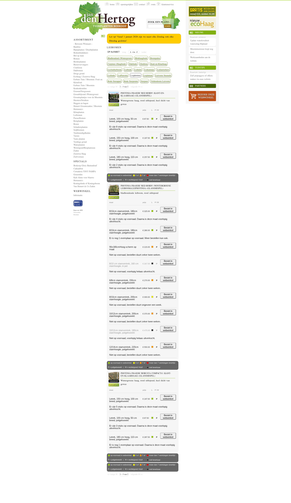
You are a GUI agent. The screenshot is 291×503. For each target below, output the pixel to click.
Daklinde (133, 63)
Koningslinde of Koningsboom (87, 183)
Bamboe (77, 46)
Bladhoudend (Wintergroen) (120, 58)
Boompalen (155, 58)
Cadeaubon (78, 168)
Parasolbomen (79, 118)
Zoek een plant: (159, 22)
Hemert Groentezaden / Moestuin (88, 106)
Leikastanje (149, 69)
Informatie (78, 195)
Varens (76, 135)
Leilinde (111, 75)
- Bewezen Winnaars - (83, 43)
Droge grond (79, 73)
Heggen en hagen (81, 103)
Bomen (77, 58)
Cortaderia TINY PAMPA (85, 171)
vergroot (114, 101)
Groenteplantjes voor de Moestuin (88, 97)
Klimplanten (79, 112)
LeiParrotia (123, 75)
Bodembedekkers (81, 52)
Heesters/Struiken (81, 100)
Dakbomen (78, 70)
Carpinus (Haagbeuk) (117, 63)
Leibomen (78, 115)
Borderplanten (80, 61)
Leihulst (137, 69)
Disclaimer (76, 214)
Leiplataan (148, 75)
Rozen (76, 123)
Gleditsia (143, 63)
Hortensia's (78, 109)
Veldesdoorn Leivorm (160, 81)
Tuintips (200, 67)
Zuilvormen (79, 156)
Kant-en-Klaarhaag (159, 63)
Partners (200, 85)
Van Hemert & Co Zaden (84, 186)
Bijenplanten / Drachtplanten (86, 49)
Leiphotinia (135, 75)
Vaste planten (79, 138)
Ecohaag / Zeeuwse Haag (84, 76)
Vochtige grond (80, 141)
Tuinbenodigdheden (82, 132)
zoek (167, 26)
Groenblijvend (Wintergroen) (86, 94)
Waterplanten (79, 144)
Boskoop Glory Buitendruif (85, 165)
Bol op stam (79, 55)
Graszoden (78, 174)
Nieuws (199, 32)
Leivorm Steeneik (163, 75)
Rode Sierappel (114, 81)
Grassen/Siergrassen (82, 91)
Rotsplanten (79, 120)
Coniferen (78, 67)
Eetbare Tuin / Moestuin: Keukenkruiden (84, 87)
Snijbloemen (79, 129)
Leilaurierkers (163, 69)
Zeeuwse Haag (80, 153)
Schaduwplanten (80, 127)
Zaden (76, 150)
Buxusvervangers (81, 64)
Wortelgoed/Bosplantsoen (84, 147)
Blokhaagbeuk (141, 58)
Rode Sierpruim (131, 81)
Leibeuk (127, 69)
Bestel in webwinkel (168, 117)
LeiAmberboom (114, 69)
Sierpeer (144, 81)
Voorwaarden (77, 212)
